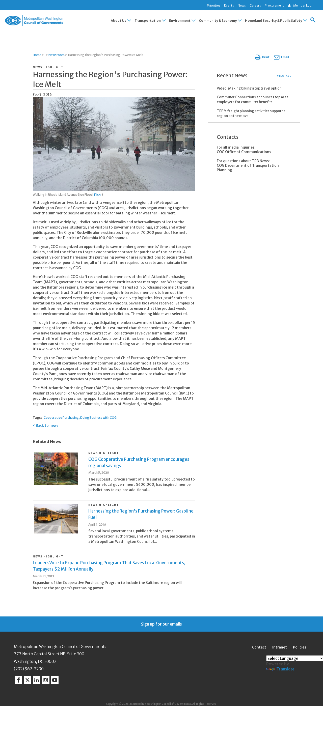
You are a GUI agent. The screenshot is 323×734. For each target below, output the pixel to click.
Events (229, 5)
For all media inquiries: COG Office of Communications (244, 149)
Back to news (47, 425)
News (242, 5)
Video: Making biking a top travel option (249, 88)
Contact (259, 647)
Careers (255, 5)
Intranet (279, 647)
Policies (299, 647)
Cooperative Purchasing (61, 417)
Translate (285, 668)
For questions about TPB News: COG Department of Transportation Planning (248, 165)
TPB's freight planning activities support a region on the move (251, 113)
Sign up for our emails (161, 624)
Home (37, 55)
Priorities (213, 5)
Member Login (303, 5)
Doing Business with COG (98, 417)
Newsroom (56, 55)
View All (284, 75)
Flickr (98, 194)
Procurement (274, 5)
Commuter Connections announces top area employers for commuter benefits (252, 99)
